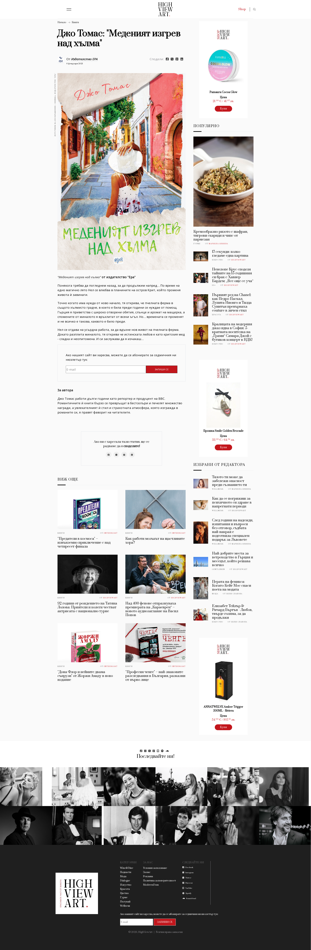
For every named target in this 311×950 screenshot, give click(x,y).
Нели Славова (234, 594)
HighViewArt (110, 598)
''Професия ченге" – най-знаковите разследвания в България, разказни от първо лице (155, 676)
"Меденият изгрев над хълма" (79, 277)
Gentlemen (218, 569)
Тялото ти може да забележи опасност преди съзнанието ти (229, 481)
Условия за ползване (155, 868)
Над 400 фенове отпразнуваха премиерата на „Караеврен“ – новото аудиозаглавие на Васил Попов (151, 609)
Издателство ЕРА (84, 59)
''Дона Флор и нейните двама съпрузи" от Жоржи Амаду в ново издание (85, 676)
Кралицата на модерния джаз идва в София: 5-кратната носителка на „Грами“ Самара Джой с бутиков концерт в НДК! (232, 332)
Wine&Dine (126, 868)
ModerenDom (151, 884)
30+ (214, 285)
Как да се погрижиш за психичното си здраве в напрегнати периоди (232, 502)
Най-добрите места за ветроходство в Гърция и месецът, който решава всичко (232, 559)
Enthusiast (111, 533)
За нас (146, 872)
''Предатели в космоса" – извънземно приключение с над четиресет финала (84, 543)
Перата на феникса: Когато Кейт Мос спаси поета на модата (231, 586)
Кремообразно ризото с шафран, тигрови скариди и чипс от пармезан (220, 236)
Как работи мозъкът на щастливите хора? (155, 541)
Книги (75, 22)
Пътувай (125, 901)
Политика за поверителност (159, 880)
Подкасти (125, 872)
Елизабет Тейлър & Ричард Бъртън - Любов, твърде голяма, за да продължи (232, 612)
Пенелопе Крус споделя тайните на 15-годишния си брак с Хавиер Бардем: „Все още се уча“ (232, 275)
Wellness (218, 489)
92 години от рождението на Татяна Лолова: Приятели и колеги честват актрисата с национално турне (87, 607)
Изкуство (217, 260)
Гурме (197, 244)
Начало (62, 22)
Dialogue (125, 880)
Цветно (124, 893)
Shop (242, 9)
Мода (215, 594)
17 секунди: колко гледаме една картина (230, 254)
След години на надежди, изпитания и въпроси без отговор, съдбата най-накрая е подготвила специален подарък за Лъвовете (232, 530)
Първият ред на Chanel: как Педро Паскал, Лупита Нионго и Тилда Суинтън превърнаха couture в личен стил (232, 303)
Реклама (148, 876)
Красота (216, 315)
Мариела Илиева (218, 244)
